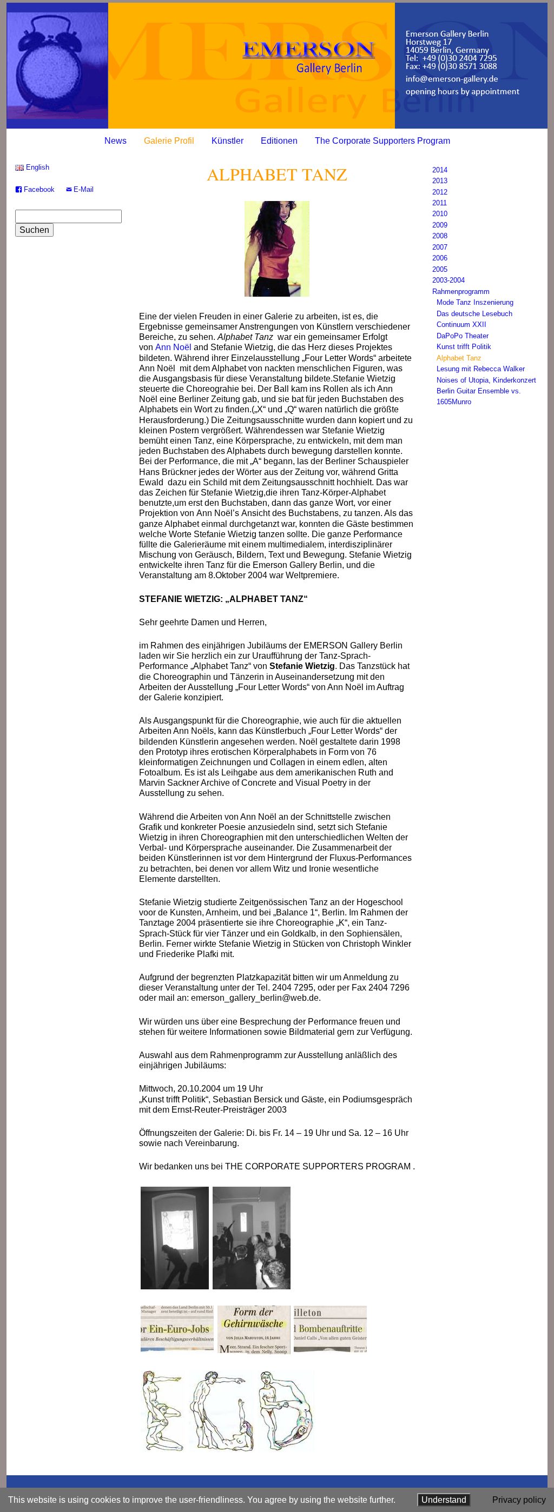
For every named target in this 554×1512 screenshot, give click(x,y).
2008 (439, 236)
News (115, 140)
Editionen (279, 140)
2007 (439, 247)
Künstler (227, 140)
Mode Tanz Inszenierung (475, 302)
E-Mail (84, 189)
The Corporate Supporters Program (382, 140)
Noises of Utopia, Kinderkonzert (486, 380)
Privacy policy (519, 1499)
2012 (439, 192)
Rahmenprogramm (461, 291)
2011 (439, 203)
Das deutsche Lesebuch (474, 314)
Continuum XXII (461, 324)
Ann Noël (173, 347)
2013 (439, 181)
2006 (439, 258)
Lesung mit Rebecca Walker (481, 369)
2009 (439, 225)
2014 (439, 170)
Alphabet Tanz (459, 358)
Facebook (39, 189)
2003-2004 (448, 280)
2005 (439, 269)
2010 (439, 214)
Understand (443, 1499)
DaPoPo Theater (463, 336)
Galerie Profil (169, 140)
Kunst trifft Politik (464, 347)
